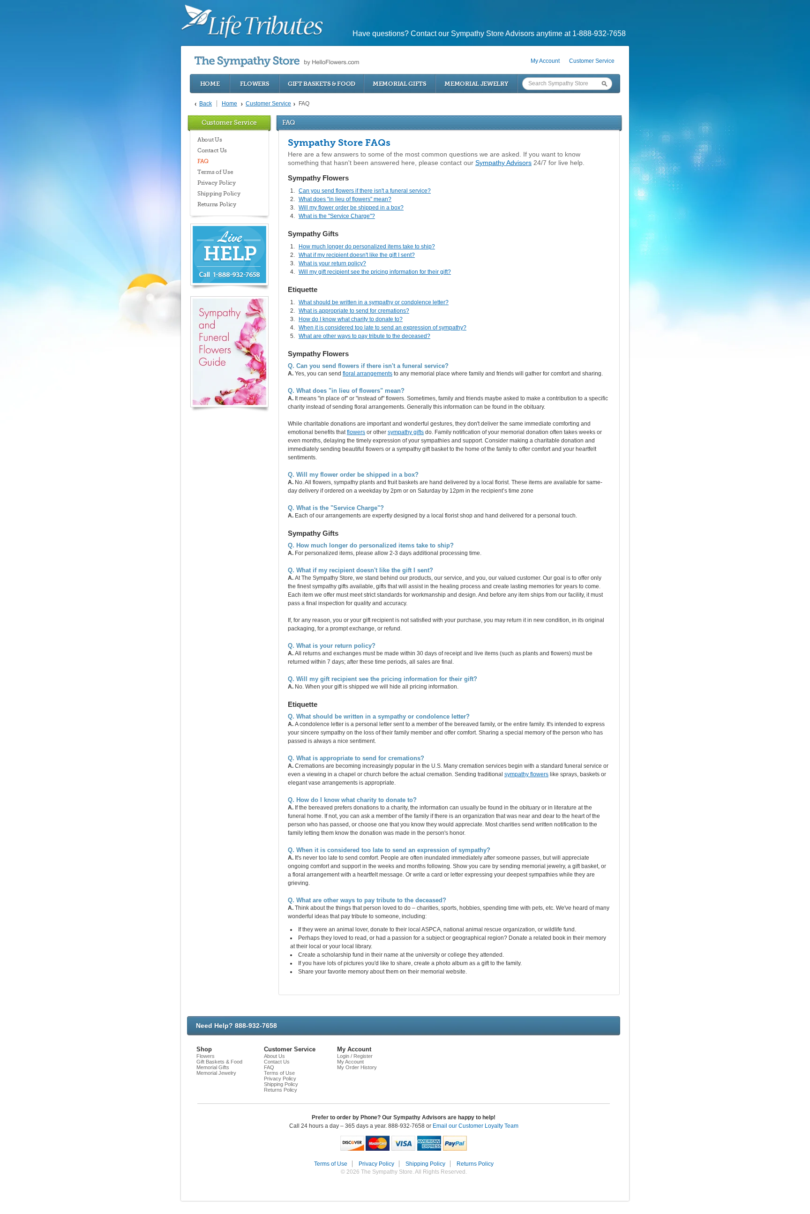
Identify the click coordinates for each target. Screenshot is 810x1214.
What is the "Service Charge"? (337, 216)
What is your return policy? (332, 263)
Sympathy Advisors (503, 162)
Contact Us (212, 150)
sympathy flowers (526, 774)
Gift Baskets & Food (321, 83)
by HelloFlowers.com (277, 61)
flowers (356, 432)
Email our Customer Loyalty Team (475, 1126)
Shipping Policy (218, 193)
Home (210, 83)
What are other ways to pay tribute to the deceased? (364, 336)
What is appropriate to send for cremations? (354, 310)
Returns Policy (216, 204)
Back (205, 103)
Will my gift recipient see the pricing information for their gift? (375, 272)
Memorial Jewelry (476, 83)
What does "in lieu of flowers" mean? (345, 199)
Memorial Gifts (400, 83)
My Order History (357, 1067)
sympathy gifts (406, 432)
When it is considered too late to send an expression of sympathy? (382, 327)
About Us (209, 139)
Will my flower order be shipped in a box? (351, 207)
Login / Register (355, 1056)
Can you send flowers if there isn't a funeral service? (365, 190)
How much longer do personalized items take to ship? (367, 246)
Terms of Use (215, 172)
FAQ (203, 161)
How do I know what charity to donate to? (351, 319)
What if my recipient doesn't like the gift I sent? (357, 255)
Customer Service (592, 61)
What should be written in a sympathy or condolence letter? (374, 302)
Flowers (255, 83)
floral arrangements (367, 373)
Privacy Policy (216, 183)
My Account (545, 61)
